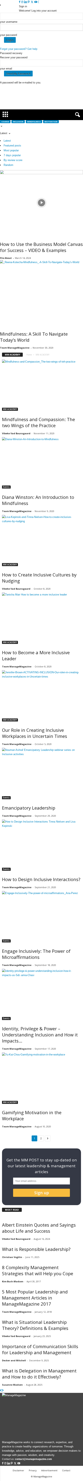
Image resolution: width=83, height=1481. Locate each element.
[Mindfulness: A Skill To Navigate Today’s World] (41, 292)
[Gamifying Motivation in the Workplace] (41, 1078)
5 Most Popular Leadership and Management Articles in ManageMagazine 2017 (35, 1298)
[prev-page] (1, 1390)
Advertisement (49, 1470)
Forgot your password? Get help (18, 48)
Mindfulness (34, 121)
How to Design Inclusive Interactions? (41, 879)
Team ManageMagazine (14, 347)
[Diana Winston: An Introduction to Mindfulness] (41, 462)
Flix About (6, 257)
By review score (13, 160)
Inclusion (18, 121)
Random (8, 164)
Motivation (51, 121)
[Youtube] (35, 2)
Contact (66, 1470)
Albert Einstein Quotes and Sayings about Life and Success (39, 1228)
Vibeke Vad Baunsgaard (16, 433)
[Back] (38, 2)
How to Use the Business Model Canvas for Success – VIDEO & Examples (41, 247)
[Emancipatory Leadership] (41, 773)
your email (6, 68)
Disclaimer (18, 1470)
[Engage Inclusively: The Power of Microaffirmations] (41, 916)
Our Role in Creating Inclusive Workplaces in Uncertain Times (34, 733)
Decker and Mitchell (14, 1360)
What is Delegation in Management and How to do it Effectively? (39, 1374)
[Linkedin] (26, 2)
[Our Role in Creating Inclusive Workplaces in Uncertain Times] (41, 695)
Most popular (11, 150)
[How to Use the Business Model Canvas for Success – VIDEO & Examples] (41, 203)
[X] (32, 2)
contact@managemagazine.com (33, 1459)
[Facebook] (20, 2)
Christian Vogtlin (12, 1257)
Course (5, 121)
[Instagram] (22, 2)
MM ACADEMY (10, 409)
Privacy (33, 1470)
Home (29, 354)
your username (8, 21)
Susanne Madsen (12, 1384)
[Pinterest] (29, 2)
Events (6, 486)
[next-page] (3, 1390)
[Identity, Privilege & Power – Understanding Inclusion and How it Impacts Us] (41, 994)
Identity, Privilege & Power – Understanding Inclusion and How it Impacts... (40, 1034)
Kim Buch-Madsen (12, 1281)
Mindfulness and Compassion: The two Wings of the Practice (38, 422)
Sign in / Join (11, 4)
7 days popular (12, 155)
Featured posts (12, 145)
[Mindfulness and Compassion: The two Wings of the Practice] (41, 385)
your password (8, 34)
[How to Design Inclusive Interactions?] (41, 845)
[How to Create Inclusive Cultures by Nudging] (41, 540)
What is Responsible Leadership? (36, 1249)
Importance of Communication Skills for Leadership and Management (40, 1349)
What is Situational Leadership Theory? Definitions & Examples (35, 1325)
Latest (7, 140)
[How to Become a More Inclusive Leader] (41, 618)
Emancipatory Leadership (28, 808)
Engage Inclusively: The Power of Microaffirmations (36, 954)
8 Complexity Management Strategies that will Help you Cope (37, 1270)
